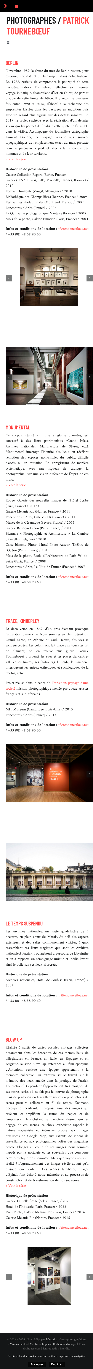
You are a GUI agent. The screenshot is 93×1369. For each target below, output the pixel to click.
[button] (9, 278)
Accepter (36, 1364)
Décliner (57, 1364)
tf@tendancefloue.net (73, 229)
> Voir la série (16, 159)
